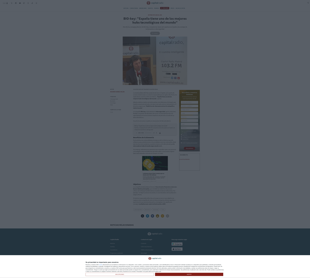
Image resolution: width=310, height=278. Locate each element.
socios (100, 264)
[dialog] (155, 266)
